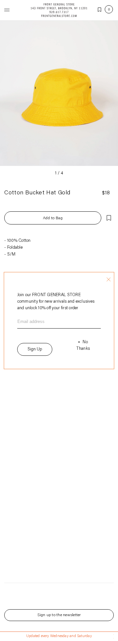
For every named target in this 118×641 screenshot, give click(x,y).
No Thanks (83, 345)
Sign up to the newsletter (59, 615)
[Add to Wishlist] (109, 218)
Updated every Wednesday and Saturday (59, 636)
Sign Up (35, 349)
